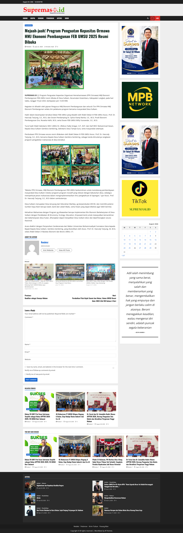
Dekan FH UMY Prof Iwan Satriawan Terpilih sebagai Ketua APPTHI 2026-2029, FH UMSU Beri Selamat (37, 416)
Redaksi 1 (28, 421)
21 (145, 244)
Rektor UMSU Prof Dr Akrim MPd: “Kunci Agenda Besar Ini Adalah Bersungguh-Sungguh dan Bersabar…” (97, 486)
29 (150, 248)
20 (140, 244)
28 (145, 248)
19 (135, 244)
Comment (29, 317)
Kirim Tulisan (93, 526)
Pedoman (84, 526)
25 (129, 248)
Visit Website (48, 250)
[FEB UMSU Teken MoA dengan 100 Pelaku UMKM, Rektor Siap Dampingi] (100, 272)
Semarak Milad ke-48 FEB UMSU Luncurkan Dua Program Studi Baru (69, 282)
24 (124, 248)
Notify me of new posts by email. (38, 374)
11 (129, 240)
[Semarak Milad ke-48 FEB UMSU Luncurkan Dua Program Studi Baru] (70, 272)
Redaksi (28, 47)
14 (145, 240)
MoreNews (98, 531)
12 (135, 240)
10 (124, 240)
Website (28, 359)
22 (150, 244)
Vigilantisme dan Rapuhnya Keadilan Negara (30, 486)
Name (27, 344)
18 (129, 244)
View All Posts (64, 250)
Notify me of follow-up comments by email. (40, 370)
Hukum (25, 18)
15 (150, 240)
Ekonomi (41, 18)
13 (140, 240)
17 (124, 244)
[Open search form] (148, 18)
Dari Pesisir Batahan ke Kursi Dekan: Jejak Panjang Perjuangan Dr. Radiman (30, 510)
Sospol (32, 18)
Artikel (59, 18)
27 (140, 248)
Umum (67, 18)
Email (27, 352)
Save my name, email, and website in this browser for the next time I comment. (55, 367)
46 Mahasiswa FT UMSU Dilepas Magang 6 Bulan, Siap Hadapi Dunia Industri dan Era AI (70, 416)
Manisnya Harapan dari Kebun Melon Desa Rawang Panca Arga (97, 510)
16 (155, 240)
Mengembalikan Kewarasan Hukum (97, 498)
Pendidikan (50, 18)
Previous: (36, 296)
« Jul (123, 255)
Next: (94, 298)
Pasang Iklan (104, 526)
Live (157, 18)
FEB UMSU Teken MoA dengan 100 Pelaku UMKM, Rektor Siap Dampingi (99, 282)
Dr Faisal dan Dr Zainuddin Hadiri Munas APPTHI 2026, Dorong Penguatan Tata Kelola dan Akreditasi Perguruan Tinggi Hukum (101, 418)
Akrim (30, 498)
